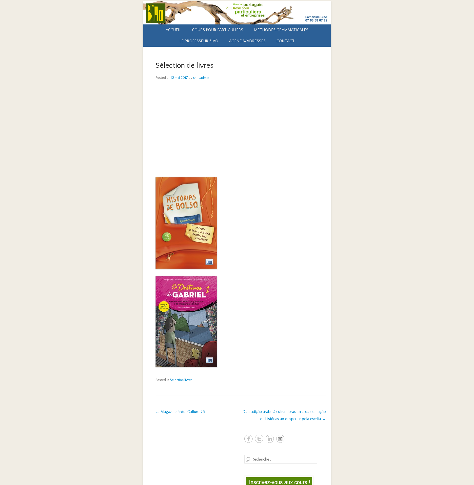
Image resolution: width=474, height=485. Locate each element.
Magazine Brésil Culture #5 (180, 411)
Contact (285, 41)
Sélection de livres (184, 65)
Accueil (173, 30)
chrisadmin (201, 78)
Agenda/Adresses (247, 41)
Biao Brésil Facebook (248, 439)
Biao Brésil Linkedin (270, 439)
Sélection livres (181, 380)
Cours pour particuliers (217, 30)
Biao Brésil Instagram (280, 439)
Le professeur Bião (198, 41)
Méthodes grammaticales (281, 30)
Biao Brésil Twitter (259, 439)
